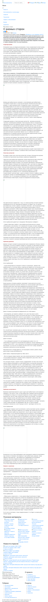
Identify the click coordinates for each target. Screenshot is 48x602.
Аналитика (6, 24)
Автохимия (7, 586)
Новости (5, 9)
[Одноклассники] (6, 31)
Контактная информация (33, 577)
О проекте (30, 574)
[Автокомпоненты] (7, 2)
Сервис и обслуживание (9, 19)
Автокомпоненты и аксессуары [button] (11, 12)
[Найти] (25, 3)
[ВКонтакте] (5, 31)
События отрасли (31, 586)
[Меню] (2, 4)
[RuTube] (2, 581)
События (5, 14)
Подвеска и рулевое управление (13, 591)
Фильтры (7, 594)
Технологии (6, 17)
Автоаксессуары (9, 585)
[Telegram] (3, 31)
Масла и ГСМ (8, 589)
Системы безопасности (11, 597)
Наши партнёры (31, 579)
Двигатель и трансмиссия (11, 588)
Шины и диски (8, 596)
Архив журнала (31, 580)
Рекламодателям (31, 576)
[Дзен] (3, 581)
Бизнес (5, 22)
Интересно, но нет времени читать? (34, 34)
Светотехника (8, 593)
